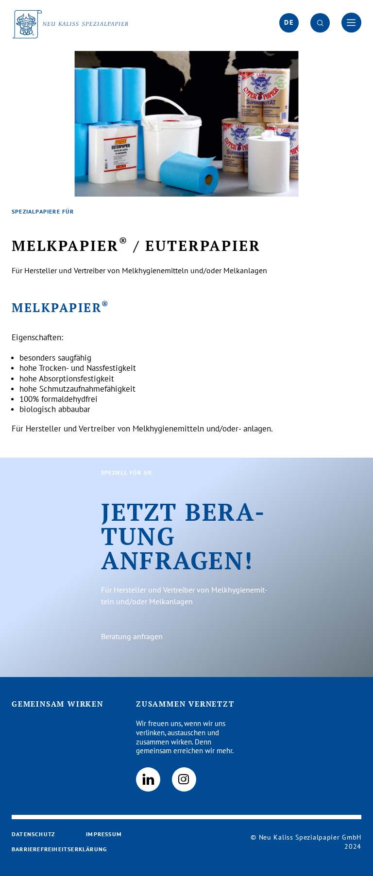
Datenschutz (33, 834)
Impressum (104, 834)
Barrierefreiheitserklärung (59, 849)
